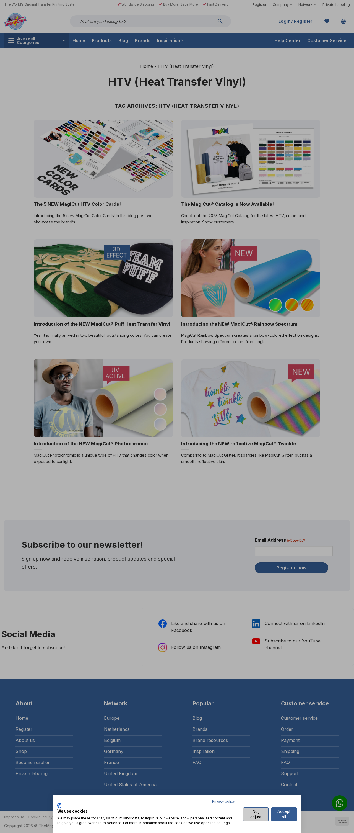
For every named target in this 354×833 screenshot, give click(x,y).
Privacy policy (223, 801)
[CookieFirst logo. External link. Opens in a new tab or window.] (59, 805)
